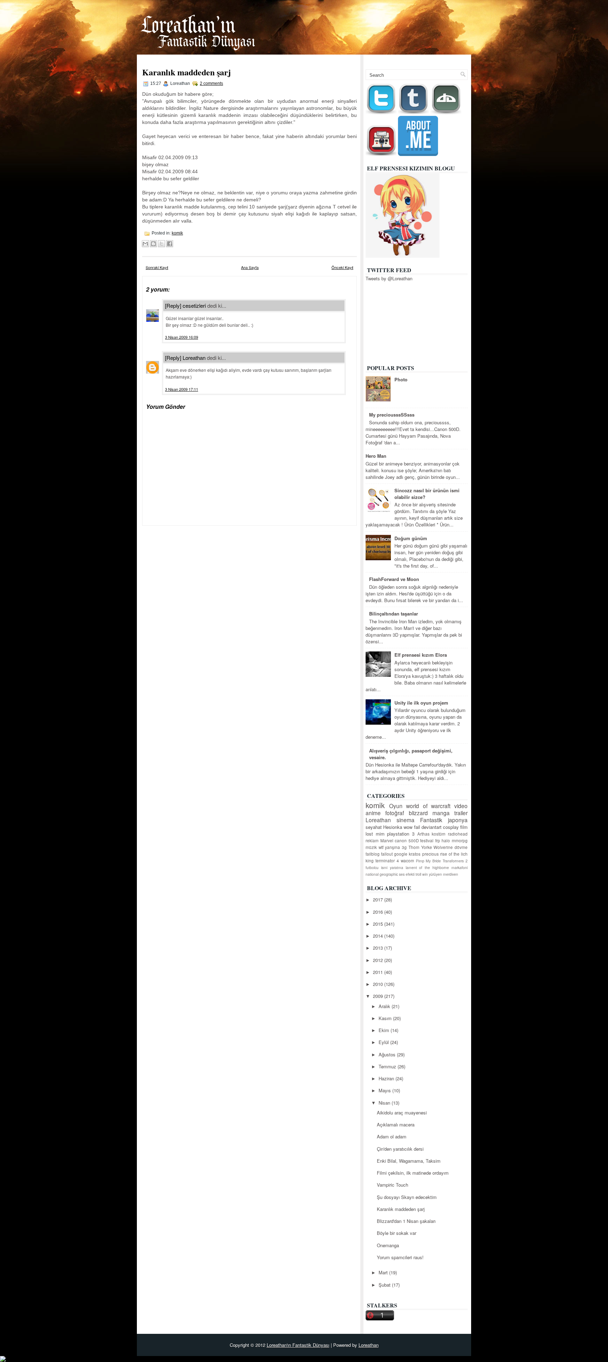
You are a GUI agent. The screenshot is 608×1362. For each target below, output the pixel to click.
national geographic (382, 874)
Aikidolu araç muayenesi (402, 1112)
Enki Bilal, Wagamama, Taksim (409, 1160)
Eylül (384, 1042)
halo (446, 840)
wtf (381, 847)
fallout (387, 854)
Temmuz (388, 1066)
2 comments (211, 83)
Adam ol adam (391, 1136)
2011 (378, 972)
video (461, 806)
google (400, 854)
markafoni (459, 867)
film (464, 827)
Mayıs (385, 1090)
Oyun (396, 806)
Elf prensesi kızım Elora (420, 654)
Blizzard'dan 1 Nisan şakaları (406, 1221)
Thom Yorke (420, 847)
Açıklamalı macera (395, 1124)
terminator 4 (387, 860)
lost (369, 833)
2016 (378, 911)
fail (417, 827)
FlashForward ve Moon (394, 579)
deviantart (432, 827)
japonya (458, 820)
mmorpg (460, 840)
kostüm (438, 834)
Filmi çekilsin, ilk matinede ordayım (413, 1172)
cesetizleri (194, 305)
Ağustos (388, 1054)
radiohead (458, 834)
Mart (384, 1272)
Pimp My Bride (428, 860)
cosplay (451, 827)
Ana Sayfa (429, 59)
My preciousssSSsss (391, 414)
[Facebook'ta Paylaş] (169, 243)
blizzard (418, 813)
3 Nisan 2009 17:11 (181, 389)
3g (404, 847)
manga (441, 813)
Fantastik (431, 820)
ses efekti (406, 874)
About (457, 59)
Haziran (387, 1078)
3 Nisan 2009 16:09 (181, 337)
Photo (400, 379)
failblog (373, 854)
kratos (414, 854)
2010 (378, 984)
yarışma (392, 847)
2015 (378, 923)
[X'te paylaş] (161, 243)
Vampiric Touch (392, 1184)
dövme (461, 847)
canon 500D (407, 840)
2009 (378, 996)
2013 (378, 947)
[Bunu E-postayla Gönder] (145, 243)
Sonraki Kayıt (157, 267)
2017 (378, 899)
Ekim (385, 1030)
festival (426, 840)
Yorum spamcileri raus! (400, 1257)
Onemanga (388, 1245)
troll (418, 874)
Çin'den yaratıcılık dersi (400, 1148)
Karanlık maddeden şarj (186, 72)
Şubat (385, 1284)
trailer (461, 813)
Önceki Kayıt (342, 267)
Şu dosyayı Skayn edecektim (407, 1197)
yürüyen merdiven (443, 874)
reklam (372, 840)
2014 (378, 935)
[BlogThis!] (153, 243)
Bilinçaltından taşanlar (393, 613)
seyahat (374, 827)
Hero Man (376, 455)
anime (373, 813)
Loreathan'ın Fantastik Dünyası (298, 1345)
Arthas (423, 834)
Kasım (386, 1018)
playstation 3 (400, 833)
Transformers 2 (455, 860)
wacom (407, 860)
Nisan (385, 1102)
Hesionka (392, 827)
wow (408, 827)
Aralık (385, 1006)
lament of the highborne (427, 867)
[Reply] (173, 305)
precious (430, 854)
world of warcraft (428, 806)
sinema (405, 820)
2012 (378, 960)
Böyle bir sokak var (396, 1233)
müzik (371, 847)
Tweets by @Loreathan (389, 278)
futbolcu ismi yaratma (384, 867)
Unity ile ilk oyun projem (421, 702)
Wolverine (443, 847)
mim (380, 833)
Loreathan (194, 357)
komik (177, 233)
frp (437, 840)
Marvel (386, 840)
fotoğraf (394, 813)
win (425, 874)
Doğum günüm (410, 538)
